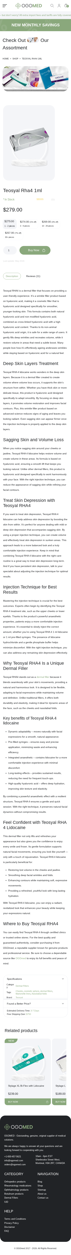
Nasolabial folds (39, 994)
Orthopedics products (15, 1181)
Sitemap (42, 1189)
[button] (49, 111)
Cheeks (19, 991)
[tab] (13, 276)
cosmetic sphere (31, 991)
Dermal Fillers (22, 986)
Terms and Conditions (15, 1219)
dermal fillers (46, 991)
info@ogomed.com (13, 1160)
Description (12, 276)
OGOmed (21, 958)
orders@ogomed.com (15, 1164)
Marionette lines (23, 994)
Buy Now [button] (13, 1102)
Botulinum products (14, 1193)
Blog (40, 1181)
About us (42, 1193)
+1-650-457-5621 (12, 1156)
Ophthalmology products (16, 1189)
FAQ (6, 1231)
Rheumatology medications (17, 1185)
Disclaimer (9, 1227)
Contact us (43, 1197)
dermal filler (43, 677)
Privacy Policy (11, 1223)
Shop (40, 1185)
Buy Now (33, 250)
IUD (6, 1202)
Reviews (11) (33, 276)
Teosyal (19, 997)
